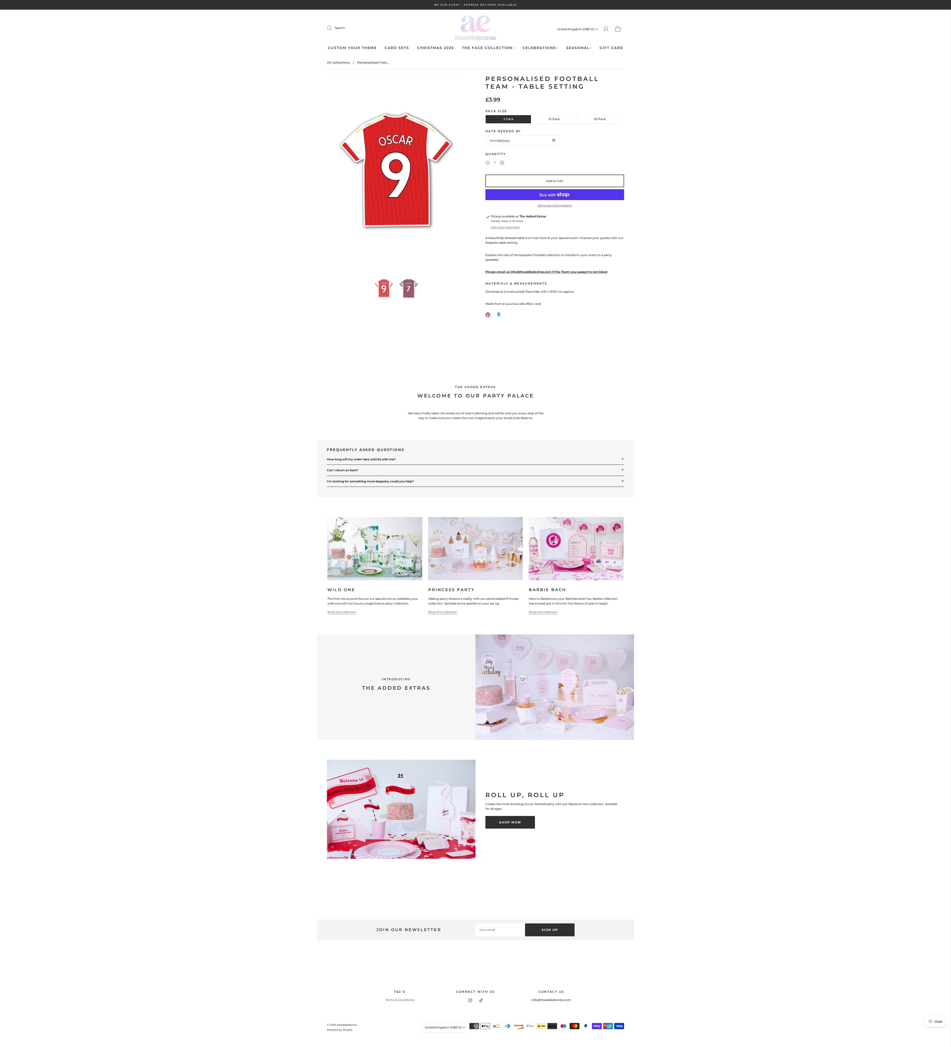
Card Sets (397, 48)
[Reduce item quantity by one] (487, 163)
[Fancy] (498, 314)
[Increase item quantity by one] (502, 163)
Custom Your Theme (352, 48)
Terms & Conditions (399, 1000)
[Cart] (618, 29)
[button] (341, 173)
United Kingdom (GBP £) (576, 29)
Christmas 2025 (435, 48)
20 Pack (600, 119)
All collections (338, 62)
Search (340, 28)
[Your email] (500, 929)
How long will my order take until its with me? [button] (361, 459)
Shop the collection (341, 612)
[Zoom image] (396, 173)
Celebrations (539, 48)
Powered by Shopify (339, 1029)
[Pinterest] (487, 314)
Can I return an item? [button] (342, 470)
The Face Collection (487, 48)
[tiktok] (481, 1000)
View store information (505, 227)
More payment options (555, 205)
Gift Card (611, 48)
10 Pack (554, 119)
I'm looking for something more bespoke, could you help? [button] (370, 481)
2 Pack (508, 119)
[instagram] (470, 1000)
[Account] (606, 29)
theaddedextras (347, 1024)
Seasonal (577, 48)
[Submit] (332, 28)
